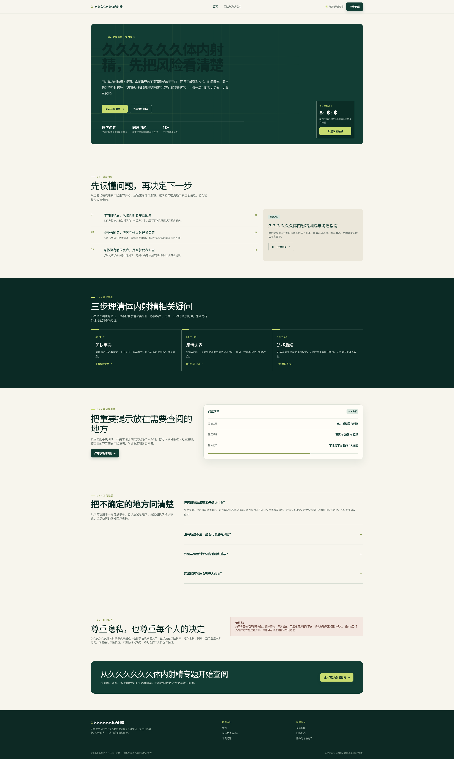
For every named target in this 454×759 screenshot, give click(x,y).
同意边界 (301, 733)
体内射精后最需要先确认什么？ (205, 502)
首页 (215, 6)
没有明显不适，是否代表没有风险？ (208, 534)
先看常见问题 (140, 108)
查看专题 (355, 6)
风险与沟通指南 (232, 6)
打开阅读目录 (281, 246)
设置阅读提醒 (335, 131)
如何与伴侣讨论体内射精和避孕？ (206, 554)
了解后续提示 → (285, 363)
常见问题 (226, 738)
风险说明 (301, 728)
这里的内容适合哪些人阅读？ (203, 573)
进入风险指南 (114, 108)
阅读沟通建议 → (194, 363)
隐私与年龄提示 (304, 738)
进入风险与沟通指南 (337, 677)
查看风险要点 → (103, 363)
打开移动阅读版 (105, 453)
